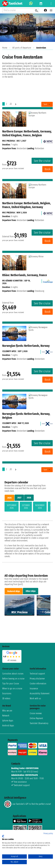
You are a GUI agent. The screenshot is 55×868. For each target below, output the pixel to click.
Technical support (37, 673)
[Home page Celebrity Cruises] (47, 351)
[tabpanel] (27, 507)
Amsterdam (21, 148)
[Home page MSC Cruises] (48, 140)
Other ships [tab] (31, 591)
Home (4, 47)
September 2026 (11, 506)
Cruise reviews (36, 713)
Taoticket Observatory (39, 723)
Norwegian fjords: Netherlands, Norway (26, 346)
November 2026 (39, 506)
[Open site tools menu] (51, 3)
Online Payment (36, 718)
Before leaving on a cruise (13, 678)
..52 (10, 104)
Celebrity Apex (9, 351)
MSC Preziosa (8, 140)
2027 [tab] (19, 497)
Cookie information (38, 683)
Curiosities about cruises (12, 673)
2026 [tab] (9, 497)
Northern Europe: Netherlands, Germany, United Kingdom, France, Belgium (27, 133)
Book (47, 169)
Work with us (35, 698)
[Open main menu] (51, 10)
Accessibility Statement (40, 693)
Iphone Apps (7, 720)
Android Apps (8, 725)
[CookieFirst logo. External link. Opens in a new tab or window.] (3, 836)
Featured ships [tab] (13, 591)
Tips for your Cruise (10, 683)
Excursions (6, 693)
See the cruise (42, 161)
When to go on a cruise (12, 688)
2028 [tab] (29, 497)
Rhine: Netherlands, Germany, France (24, 275)
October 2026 (26, 506)
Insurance (34, 688)
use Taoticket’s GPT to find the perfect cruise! (31, 804)
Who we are (7, 710)
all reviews (11, 660)
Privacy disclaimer (37, 678)
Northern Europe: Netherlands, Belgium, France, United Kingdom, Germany (26, 205)
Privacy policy (48, 833)
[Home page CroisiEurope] (48, 280)
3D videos (6, 698)
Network (5, 715)
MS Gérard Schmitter (12, 280)
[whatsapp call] (31, 4)
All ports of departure (21, 47)
